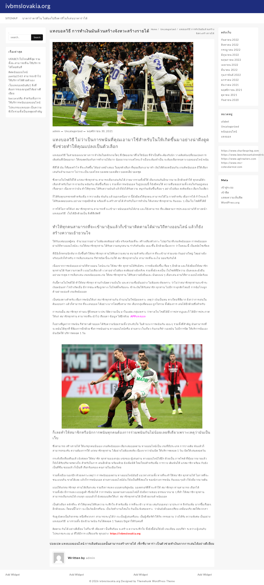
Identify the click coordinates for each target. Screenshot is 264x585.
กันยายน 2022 (230, 39)
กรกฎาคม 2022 (230, 49)
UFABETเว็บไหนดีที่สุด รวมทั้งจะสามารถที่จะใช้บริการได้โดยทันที (25, 63)
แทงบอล (226, 136)
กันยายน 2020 (230, 99)
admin (56, 131)
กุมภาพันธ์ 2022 (231, 74)
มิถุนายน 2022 (230, 54)
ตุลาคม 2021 (229, 94)
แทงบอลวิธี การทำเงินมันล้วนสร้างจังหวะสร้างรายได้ (99, 30)
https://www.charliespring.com (240, 150)
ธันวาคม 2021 (230, 84)
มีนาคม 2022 (229, 69)
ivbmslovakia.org (27, 5)
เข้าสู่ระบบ (227, 187)
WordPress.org (230, 202)
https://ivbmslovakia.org (125, 533)
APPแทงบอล (138, 316)
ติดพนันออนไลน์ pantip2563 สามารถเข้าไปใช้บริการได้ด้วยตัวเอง (25, 76)
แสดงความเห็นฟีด (231, 197)
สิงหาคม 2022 (230, 44)
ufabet (225, 121)
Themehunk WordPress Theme (156, 581)
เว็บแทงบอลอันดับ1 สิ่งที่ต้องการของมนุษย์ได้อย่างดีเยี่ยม (25, 89)
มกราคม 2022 (230, 79)
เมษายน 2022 (229, 64)
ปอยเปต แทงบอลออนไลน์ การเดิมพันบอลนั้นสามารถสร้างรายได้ (93, 543)
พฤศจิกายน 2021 (231, 89)
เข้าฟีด (225, 192)
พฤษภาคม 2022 (231, 59)
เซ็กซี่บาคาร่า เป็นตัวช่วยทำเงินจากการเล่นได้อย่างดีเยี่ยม (175, 543)
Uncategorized (73, 131)
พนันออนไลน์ (229, 131)
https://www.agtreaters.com (238, 158)
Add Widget (12, 574)
